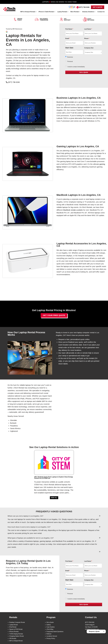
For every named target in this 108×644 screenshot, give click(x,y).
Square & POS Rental (15, 629)
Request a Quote (94, 631)
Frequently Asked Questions (54, 631)
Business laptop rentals (65, 102)
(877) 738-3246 (84, 7)
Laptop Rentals (62, 11)
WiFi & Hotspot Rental (16, 640)
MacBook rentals (69, 210)
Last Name (88, 29)
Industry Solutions (88, 11)
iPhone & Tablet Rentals (46, 11)
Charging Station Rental (16, 636)
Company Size (88, 48)
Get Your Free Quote (54, 315)
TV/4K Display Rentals (16, 634)
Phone (86, 38)
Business (70, 57)
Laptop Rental (13, 624)
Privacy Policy (50, 638)
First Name (69, 29)
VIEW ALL (54, 497)
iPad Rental (12, 627)
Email (67, 38)
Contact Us (101, 11)
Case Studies (50, 627)
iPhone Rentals (14, 631)
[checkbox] (65, 66)
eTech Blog (49, 629)
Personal (70, 61)
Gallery (48, 624)
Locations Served (51, 636)
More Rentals (74, 11)
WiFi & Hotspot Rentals (27, 11)
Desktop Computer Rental (17, 622)
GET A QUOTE (97, 7)
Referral (48, 634)
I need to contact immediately (76, 66)
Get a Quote (50, 622)
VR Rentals (12, 638)
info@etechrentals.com (92, 629)
